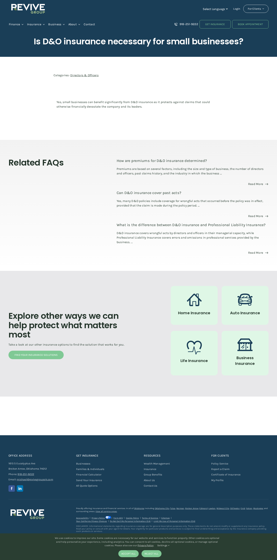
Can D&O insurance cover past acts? (149, 193)
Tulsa (172, 508)
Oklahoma (139, 508)
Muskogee (258, 508)
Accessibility (82, 518)
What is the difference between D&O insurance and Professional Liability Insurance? (191, 225)
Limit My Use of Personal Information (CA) (174, 521)
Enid (243, 508)
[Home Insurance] (194, 305)
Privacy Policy (98, 518)
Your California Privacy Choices (91, 521)
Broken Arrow (191, 508)
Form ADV (118, 518)
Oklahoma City (162, 508)
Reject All (151, 553)
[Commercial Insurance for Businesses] (245, 353)
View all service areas (106, 511)
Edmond (203, 508)
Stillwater (235, 508)
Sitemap (165, 518)
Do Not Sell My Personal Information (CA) (130, 521)
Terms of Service (150, 518)
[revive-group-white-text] (27, 508)
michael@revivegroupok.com (35, 479)
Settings (162, 545)
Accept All (128, 553)
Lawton (211, 508)
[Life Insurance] (194, 353)
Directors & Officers (84, 75)
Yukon (249, 508)
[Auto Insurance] (245, 305)
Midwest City (223, 508)
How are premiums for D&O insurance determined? (162, 161)
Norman (180, 508)
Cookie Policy (132, 518)
